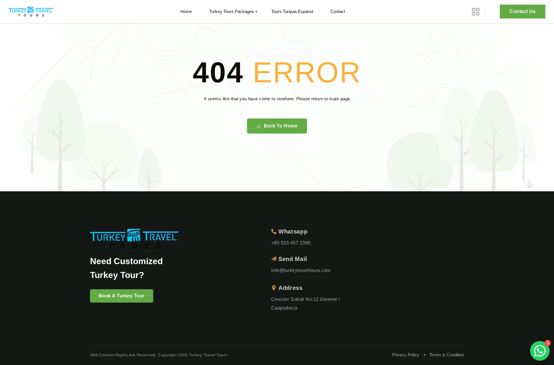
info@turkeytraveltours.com (300, 270)
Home (186, 11)
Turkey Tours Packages (231, 11)
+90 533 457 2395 (291, 242)
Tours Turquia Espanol (292, 11)
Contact (337, 11)
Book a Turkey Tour (122, 295)
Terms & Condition (446, 354)
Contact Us (523, 11)
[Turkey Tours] (31, 12)
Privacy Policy (405, 354)
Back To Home (280, 125)
